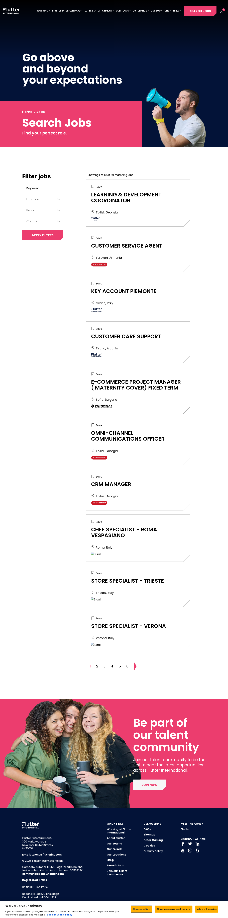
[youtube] (183, 851)
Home (27, 111)
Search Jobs (200, 11)
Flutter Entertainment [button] (98, 10)
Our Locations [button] (160, 10)
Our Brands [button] (140, 10)
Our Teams (114, 844)
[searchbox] (42, 198)
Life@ (111, 860)
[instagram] (190, 851)
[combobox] (42, 199)
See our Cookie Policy (59, 914)
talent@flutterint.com (47, 855)
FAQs (147, 829)
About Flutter (116, 838)
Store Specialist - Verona (128, 626)
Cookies (149, 846)
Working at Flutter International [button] (58, 10)
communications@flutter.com (43, 874)
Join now (149, 785)
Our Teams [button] (122, 10)
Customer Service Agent (126, 245)
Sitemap (149, 834)
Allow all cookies (206, 909)
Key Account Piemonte (123, 291)
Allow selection (141, 909)
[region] (114, 909)
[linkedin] (197, 844)
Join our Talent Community (117, 872)
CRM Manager (111, 484)
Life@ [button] (176, 10)
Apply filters (43, 235)
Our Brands (114, 849)
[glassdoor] (197, 851)
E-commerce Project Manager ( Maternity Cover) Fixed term (136, 384)
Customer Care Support (126, 336)
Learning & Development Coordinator (126, 197)
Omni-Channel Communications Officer (128, 435)
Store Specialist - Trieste (127, 580)
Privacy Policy (153, 851)
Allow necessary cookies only (174, 909)
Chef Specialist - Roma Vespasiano (124, 532)
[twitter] (190, 844)
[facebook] (183, 844)
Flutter (185, 829)
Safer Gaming (153, 840)
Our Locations (116, 855)
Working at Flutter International (119, 831)
